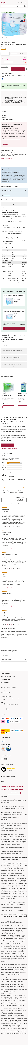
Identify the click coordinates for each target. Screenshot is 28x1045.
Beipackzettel (7, 194)
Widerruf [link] (21, 786)
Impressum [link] (4, 792)
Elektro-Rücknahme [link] (13, 789)
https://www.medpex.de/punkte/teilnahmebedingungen (14, 916)
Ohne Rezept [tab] (5, 53)
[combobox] (14, 6)
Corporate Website (5, 786)
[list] (14, 24)
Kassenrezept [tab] (14, 53)
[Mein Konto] (19, 2)
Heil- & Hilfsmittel (10, 9)
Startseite (2, 9)
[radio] (2, 58)
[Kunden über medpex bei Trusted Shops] (8, 769)
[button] (11, 141)
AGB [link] (17, 786)
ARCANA (4, 115)
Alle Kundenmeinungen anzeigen (9, 448)
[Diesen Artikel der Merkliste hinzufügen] (26, 69)
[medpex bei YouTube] (7, 759)
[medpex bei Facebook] (2, 759)
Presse (13, 786)
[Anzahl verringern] (2, 69)
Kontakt (21, 789)
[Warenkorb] (22, 2)
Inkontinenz (17, 9)
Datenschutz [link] (4, 789)
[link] (3, 748)
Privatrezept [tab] (22, 53)
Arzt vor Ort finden (5, 144)
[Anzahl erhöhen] (7, 69)
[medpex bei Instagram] (5, 759)
